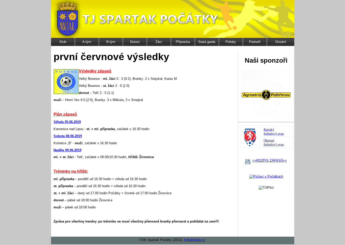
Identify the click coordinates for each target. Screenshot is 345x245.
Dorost (135, 42)
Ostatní (280, 42)
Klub (63, 42)
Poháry (231, 42)
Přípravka (183, 42)
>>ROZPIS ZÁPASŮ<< (269, 160)
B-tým (110, 42)
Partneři (254, 42)
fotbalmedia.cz (195, 240)
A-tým (86, 42)
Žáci (159, 42)
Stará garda (206, 42)
